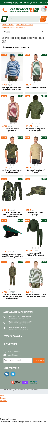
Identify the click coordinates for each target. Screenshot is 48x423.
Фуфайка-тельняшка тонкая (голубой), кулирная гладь (12, 88)
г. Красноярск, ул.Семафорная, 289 (19, 322)
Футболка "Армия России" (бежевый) (36, 171)
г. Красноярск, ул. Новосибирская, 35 (20, 316)
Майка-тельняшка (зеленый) (36, 87)
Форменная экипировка (24, 25)
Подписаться (39, 360)
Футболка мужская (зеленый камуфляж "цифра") (12, 171)
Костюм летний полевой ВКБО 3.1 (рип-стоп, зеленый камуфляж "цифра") (12, 215)
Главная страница (8, 25)
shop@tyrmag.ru (14, 355)
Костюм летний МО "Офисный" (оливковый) (35, 254)
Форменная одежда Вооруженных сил (15, 27)
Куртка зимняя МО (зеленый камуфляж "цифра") (35, 130)
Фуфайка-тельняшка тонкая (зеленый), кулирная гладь (36, 295)
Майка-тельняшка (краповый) (12, 130)
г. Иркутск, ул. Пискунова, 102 (18, 327)
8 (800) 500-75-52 (14, 351)
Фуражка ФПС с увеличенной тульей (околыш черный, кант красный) (12, 256)
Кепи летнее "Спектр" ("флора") (35, 214)
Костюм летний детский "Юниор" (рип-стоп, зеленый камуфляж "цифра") (12, 296)
